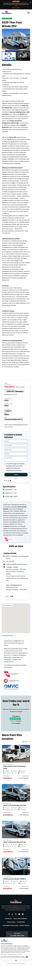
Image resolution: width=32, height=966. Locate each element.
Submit (16, 474)
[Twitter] (12, 914)
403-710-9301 (8, 427)
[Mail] (10, 481)
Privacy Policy (11, 922)
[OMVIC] (11, 687)
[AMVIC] (11, 674)
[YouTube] (19, 914)
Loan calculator (11, 394)
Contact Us (8, 918)
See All (25, 742)
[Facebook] (8, 481)
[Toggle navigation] (28, 12)
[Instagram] (15, 914)
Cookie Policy (21, 922)
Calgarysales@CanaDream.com (16, 564)
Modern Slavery (24, 925)
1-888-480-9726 (18, 936)
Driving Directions (8, 635)
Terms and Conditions (20, 918)
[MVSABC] (11, 681)
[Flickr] (22, 914)
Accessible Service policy (10, 925)
